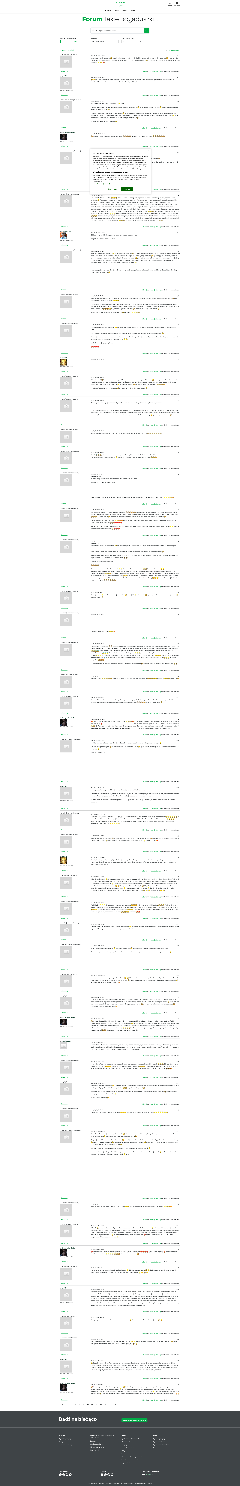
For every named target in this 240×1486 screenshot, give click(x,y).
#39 (178, 1083)
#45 (178, 1268)
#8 (178, 251)
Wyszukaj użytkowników (161, 1445)
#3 (178, 101)
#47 (178, 1317)
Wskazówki (125, 1454)
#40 (178, 1110)
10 (123, 41)
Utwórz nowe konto (96, 1444)
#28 (178, 836)
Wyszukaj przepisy (65, 1439)
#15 (178, 452)
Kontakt (101, 1483)
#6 (178, 195)
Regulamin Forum (127, 1463)
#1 (178, 56)
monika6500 (66, 1041)
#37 (178, 1042)
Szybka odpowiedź (68, 50)
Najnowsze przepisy (65, 1445)
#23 (178, 698)
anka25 (64, 358)
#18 (178, 541)
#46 (178, 1289)
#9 (178, 296)
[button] (170, 4)
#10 (178, 325)
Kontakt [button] (124, 10)
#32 (178, 924)
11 (88, 1404)
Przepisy (62, 1435)
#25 (178, 741)
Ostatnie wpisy (95, 1450)
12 (92, 1404)
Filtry (75, 41)
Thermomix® (126, 1442)
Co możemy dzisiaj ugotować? (132, 1457)
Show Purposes (113, 189)
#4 (178, 134)
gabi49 (64, 76)
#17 (178, 510)
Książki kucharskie (128, 1448)
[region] (120, 171)
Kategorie (62, 1442)
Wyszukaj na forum (159, 1442)
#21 (178, 644)
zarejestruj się (156, 71)
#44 (178, 1249)
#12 (178, 377)
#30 (178, 877)
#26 (178, 788)
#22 (178, 676)
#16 (178, 474)
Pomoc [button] (132, 10)
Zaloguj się (93, 1441)
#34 (178, 976)
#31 (178, 903)
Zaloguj (144, 71)
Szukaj (155, 1435)
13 (97, 1404)
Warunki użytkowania (112, 1483)
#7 (178, 233)
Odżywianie (125, 1451)
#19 (178, 592)
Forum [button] (116, 10)
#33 (178, 946)
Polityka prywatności (127, 1483)
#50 (178, 1384)
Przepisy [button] (108, 10)
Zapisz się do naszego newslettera (134, 1420)
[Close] (148, 151)
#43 (178, 1226)
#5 (178, 152)
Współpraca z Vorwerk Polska (131, 1460)
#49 (178, 1361)
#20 (178, 614)
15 (105, 1404)
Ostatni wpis (175, 51)
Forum (124, 1435)
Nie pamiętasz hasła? (97, 1447)
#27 (178, 814)
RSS (154, 1448)
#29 (178, 857)
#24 (178, 719)
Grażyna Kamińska (68, 132)
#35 (178, 997)
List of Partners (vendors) (101, 184)
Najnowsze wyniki (98, 41)
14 (101, 1404)
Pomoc (150, 1483)
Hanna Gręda (66, 231)
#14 (178, 431)
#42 (178, 1204)
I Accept (127, 189)
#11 (178, 359)
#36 (178, 1019)
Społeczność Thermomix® (130, 1439)
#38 (178, 1062)
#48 (178, 1339)
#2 (178, 77)
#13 (178, 400)
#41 (178, 1132)
